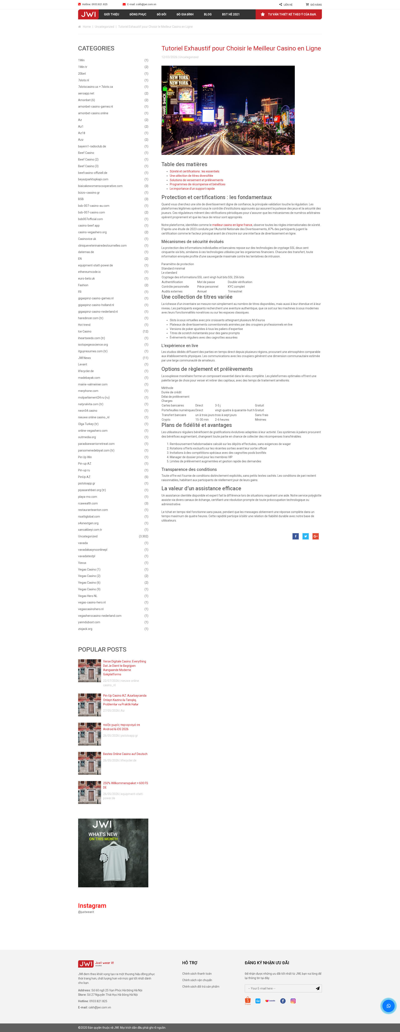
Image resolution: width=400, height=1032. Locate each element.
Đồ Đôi (161, 14)
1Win (81, 60)
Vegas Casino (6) (89, 582)
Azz (81, 139)
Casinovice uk (87, 239)
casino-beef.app (89, 225)
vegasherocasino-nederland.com (99, 615)
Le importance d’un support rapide (192, 188)
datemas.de (86, 252)
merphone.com (88, 390)
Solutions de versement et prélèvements (196, 180)
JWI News (84, 358)
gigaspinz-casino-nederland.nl (98, 311)
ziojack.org (85, 629)
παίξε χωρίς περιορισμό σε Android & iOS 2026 (121, 727)
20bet (82, 73)
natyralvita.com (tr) (90, 404)
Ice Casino (84, 331)
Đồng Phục (138, 14)
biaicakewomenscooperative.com (100, 186)
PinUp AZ (84, 477)
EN (80, 258)
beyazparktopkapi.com (93, 179)
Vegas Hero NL (87, 596)
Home (87, 26)
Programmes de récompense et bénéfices (197, 184)
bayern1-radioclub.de (92, 146)
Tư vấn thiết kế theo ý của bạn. (292, 14)
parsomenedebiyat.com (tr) (96, 450)
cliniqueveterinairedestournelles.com (102, 245)
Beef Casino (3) (88, 166)
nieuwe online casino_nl (93, 417)
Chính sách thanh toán (197, 973)
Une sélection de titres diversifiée (191, 175)
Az (80, 120)
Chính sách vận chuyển (197, 980)
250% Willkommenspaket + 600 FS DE (125, 785)
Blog (208, 14)
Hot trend (84, 324)
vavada (83, 543)
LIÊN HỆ (288, 4)
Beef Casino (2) (88, 159)
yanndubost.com (89, 622)
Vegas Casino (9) (89, 589)
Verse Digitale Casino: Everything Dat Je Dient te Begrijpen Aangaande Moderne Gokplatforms (124, 668)
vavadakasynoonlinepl (92, 549)
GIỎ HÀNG (316, 4)
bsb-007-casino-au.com (93, 205)
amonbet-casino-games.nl (95, 106)
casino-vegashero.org (92, 232)
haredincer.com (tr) (90, 318)
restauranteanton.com (93, 510)
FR (79, 291)
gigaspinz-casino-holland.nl (96, 305)
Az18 (81, 133)
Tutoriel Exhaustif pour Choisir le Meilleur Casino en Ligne (241, 48)
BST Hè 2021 (231, 14)
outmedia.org (87, 437)
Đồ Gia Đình (185, 14)
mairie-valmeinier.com (93, 384)
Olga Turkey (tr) (88, 424)
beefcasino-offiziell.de (92, 172)
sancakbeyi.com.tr (90, 529)
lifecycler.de (86, 371)
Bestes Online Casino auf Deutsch (125, 754)
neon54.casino (87, 410)
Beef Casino (86, 152)
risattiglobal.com (89, 516)
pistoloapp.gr (86, 483)
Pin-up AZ (84, 463)
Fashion (83, 285)
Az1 (81, 126)
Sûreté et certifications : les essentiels (194, 171)
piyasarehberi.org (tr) (92, 490)
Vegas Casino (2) (89, 576)
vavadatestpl (86, 556)
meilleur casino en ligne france (232, 225)
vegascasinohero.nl (91, 609)
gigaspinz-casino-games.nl (96, 298)
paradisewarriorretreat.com (96, 443)
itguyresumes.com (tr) (93, 351)
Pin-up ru (84, 470)
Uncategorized (104, 26)
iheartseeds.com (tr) (91, 338)
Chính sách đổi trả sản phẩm (200, 986)
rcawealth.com (88, 503)
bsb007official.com (90, 219)
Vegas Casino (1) (89, 569)
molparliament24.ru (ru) (94, 397)
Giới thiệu (111, 14)
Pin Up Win (85, 457)
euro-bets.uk (86, 278)
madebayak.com (89, 377)
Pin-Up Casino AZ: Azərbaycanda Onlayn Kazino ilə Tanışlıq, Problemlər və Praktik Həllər (124, 700)
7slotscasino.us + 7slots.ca (95, 86)
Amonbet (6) (86, 100)
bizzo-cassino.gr (89, 192)
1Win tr (82, 67)
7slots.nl (83, 80)
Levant (82, 364)
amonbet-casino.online (93, 113)
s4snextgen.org (88, 523)
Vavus (82, 562)
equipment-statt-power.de (95, 265)
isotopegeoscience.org (93, 344)
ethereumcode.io (89, 271)
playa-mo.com (87, 496)
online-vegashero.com (93, 430)
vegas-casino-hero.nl (92, 602)
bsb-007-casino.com (91, 212)
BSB (81, 199)
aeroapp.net (86, 93)
